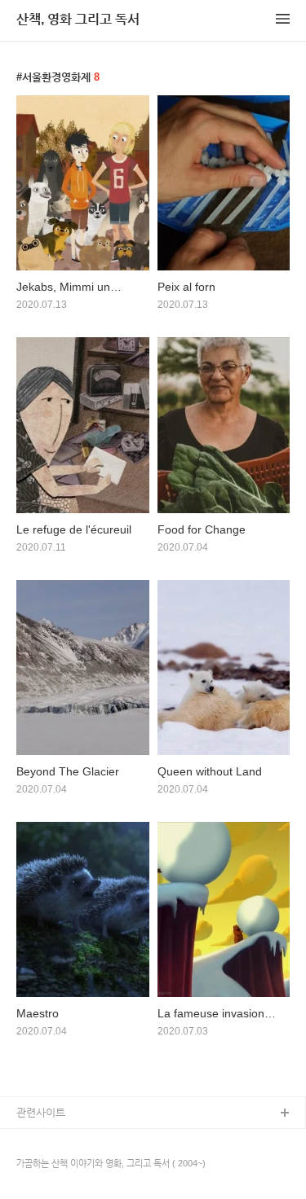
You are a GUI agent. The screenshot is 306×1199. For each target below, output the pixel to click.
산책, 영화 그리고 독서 (78, 19)
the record (40, 1166)
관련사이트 (40, 1112)
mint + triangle (51, 1140)
